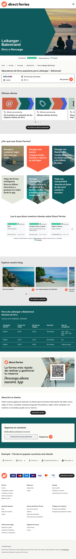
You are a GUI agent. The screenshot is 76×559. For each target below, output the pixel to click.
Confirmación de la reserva (60, 493)
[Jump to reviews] (38, 58)
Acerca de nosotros (32, 509)
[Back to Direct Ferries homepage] (15, 4)
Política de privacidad (7, 530)
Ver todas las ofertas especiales (38, 127)
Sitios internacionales (33, 514)
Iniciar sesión (56, 488)
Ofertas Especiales (6, 496)
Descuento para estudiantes (35, 517)
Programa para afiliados (59, 509)
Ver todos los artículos (38, 299)
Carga (28, 490)
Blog (2, 509)
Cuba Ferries (30, 527)
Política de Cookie (6, 527)
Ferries (29, 530)
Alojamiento (30, 488)
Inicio (3, 65)
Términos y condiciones (8, 532)
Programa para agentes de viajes (61, 511)
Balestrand (30, 65)
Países (3, 488)
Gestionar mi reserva (58, 490)
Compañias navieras (7, 490)
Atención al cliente (6, 511)
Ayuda (3, 514)
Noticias (29, 511)
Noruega (20, 65)
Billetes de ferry (5, 498)
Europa (11, 65)
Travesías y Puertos (7, 493)
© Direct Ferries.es (6, 546)
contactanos (65, 549)
